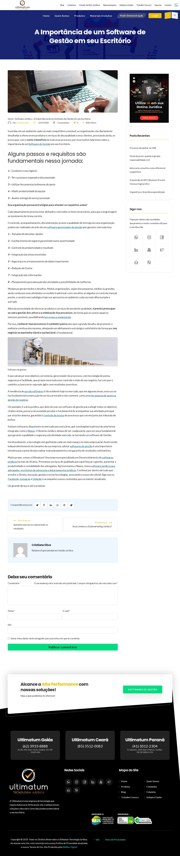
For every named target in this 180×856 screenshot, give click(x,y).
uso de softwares (34, 391)
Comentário (14, 583)
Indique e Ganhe (154, 797)
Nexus (31, 430)
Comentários (62, 122)
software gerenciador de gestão (64, 227)
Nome (11, 610)
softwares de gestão (81, 446)
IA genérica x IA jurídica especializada (147, 192)
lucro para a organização (57, 317)
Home (124, 781)
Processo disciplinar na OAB (143, 148)
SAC (98, 839)
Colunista (151, 792)
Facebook (13, 478)
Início (10, 118)
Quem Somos (152, 781)
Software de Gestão (39, 144)
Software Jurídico (23, 118)
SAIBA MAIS (148, 118)
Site (9, 624)
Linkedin (37, 478)
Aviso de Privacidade (115, 839)
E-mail (66, 610)
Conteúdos (151, 786)
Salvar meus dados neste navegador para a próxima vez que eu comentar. (45, 638)
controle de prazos (54, 415)
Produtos (125, 786)
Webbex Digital (69, 847)
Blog (123, 792)
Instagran (25, 478)
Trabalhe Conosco (130, 797)
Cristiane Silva (23, 122)
